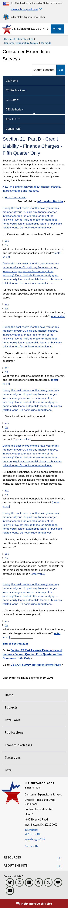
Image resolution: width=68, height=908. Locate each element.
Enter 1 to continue (15, 197)
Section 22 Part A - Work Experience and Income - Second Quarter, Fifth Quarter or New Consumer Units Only (32, 654)
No (6, 245)
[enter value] (57, 316)
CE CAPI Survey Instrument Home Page (36, 664)
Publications (14, 732)
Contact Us (31, 846)
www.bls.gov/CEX (35, 839)
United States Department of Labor (27, 17)
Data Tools (12, 720)
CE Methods (13, 109)
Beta (8, 770)
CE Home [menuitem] (12, 80)
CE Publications (15, 90)
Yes (7, 241)
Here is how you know (24, 9)
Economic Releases (18, 745)
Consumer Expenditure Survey (21, 43)
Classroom (12, 757)
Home (9, 695)
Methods (46, 43)
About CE (12, 119)
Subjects (11, 707)
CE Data (11, 99)
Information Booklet (50, 201)
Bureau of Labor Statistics (18, 39)
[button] (59, 858)
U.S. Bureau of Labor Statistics (32, 28)
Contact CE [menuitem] (13, 128)
